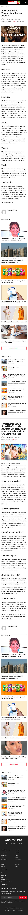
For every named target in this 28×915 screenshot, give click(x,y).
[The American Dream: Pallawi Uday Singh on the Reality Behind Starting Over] (14, 229)
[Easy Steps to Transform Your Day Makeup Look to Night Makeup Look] (14, 748)
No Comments (21, 21)
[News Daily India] (14, 2)
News (14, 21)
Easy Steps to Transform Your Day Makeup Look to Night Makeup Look (13, 757)
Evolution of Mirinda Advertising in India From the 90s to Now (13, 281)
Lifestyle (15, 439)
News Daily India (9, 19)
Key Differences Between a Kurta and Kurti (14, 322)
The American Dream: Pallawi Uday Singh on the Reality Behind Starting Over (13, 239)
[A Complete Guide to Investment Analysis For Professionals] (14, 332)
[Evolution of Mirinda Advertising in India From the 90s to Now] (14, 272)
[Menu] (2, 2)
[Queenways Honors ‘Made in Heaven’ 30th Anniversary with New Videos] (4, 412)
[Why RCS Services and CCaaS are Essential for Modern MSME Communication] (14, 292)
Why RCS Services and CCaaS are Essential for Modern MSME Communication (13, 302)
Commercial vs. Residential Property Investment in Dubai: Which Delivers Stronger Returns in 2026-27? (12, 260)
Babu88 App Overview (13, 367)
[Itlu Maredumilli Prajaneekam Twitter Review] (14, 34)
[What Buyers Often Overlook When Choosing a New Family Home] (4, 361)
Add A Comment (14, 348)
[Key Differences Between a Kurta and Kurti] (14, 313)
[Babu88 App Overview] (4, 368)
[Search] (26, 2)
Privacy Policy (4, 902)
